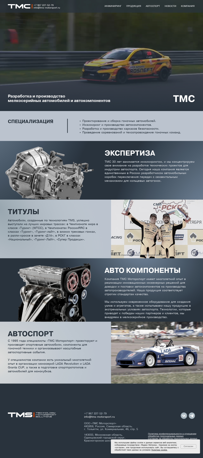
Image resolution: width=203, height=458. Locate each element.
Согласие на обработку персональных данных (172, 439)
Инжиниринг (113, 6)
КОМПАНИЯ (188, 6)
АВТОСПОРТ (153, 6)
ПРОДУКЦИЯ (133, 6)
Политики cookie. (159, 450)
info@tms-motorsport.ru (47, 8)
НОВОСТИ (170, 6)
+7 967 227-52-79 (43, 5)
